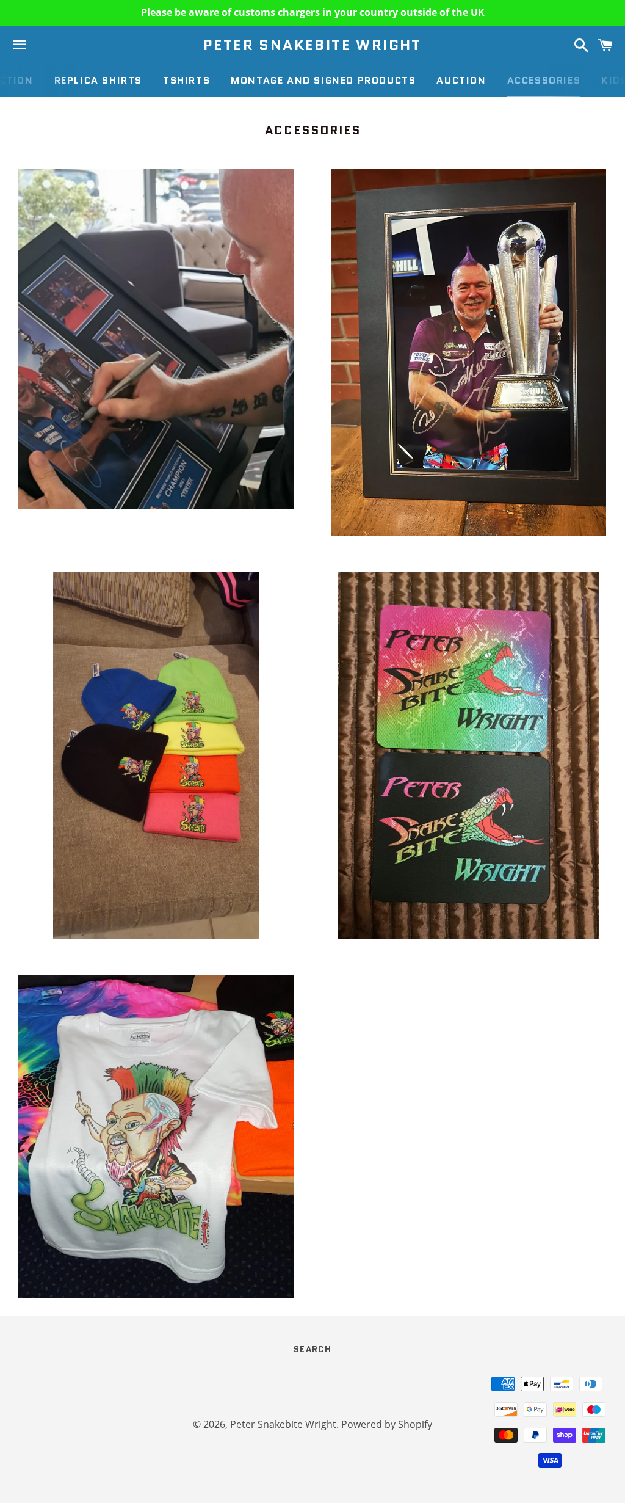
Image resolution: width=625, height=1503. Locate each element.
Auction (461, 80)
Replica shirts (98, 80)
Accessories (544, 80)
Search (312, 1349)
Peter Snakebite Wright (312, 45)
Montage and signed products (323, 80)
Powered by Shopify (386, 1424)
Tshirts (186, 80)
